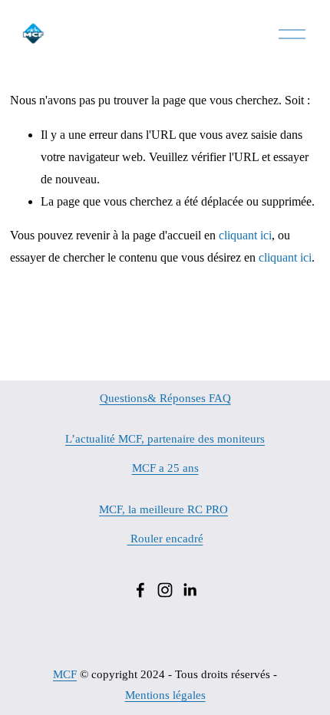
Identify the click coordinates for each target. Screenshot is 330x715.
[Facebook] (140, 590)
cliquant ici (245, 235)
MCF (65, 674)
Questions (123, 398)
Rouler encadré (165, 538)
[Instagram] (165, 590)
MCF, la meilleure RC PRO (163, 509)
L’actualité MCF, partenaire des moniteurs (165, 439)
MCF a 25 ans (165, 468)
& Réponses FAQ (189, 398)
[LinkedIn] (189, 590)
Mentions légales (165, 695)
